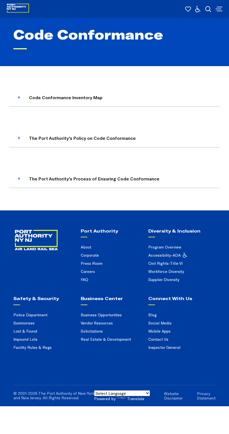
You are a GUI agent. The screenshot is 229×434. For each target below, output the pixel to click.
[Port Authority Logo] (18, 9)
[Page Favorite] (188, 9)
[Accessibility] (198, 9)
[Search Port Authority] (208, 9)
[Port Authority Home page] (218, 9)
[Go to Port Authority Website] (43, 234)
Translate (135, 398)
